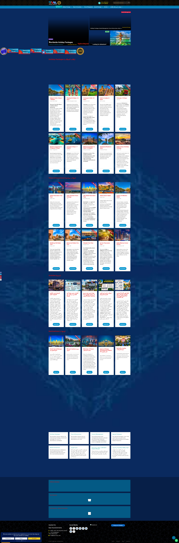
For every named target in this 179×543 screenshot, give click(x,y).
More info (56, 324)
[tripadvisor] (70, 531)
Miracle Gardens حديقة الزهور (73, 349)
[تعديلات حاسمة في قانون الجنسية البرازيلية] (106, 285)
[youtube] (80, 528)
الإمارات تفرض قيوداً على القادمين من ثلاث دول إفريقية (72, 294)
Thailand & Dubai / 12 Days (73, 98)
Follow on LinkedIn (118, 525)
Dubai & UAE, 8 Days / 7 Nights (56, 98)
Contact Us (128, 541)
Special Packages (97, 6)
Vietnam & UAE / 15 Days (88, 98)
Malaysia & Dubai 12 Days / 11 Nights (89, 147)
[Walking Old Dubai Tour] (56, 235)
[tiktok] (74, 531)
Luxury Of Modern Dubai (122, 196)
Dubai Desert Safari (105, 195)
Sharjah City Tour (88, 243)
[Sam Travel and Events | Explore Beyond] (55, 3)
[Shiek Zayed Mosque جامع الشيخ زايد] (56, 341)
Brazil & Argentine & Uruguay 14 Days (56, 147)
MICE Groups (127, 31)
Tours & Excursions (77, 6)
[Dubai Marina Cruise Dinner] (122, 235)
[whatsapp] (83, 528)
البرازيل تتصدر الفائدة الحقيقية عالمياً (55, 293)
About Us (118, 541)
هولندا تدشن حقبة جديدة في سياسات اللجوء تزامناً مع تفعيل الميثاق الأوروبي (89, 294)
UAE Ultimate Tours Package (72, 196)
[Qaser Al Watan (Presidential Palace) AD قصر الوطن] (106, 341)
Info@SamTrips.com (55, 535)
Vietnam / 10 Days (122, 98)
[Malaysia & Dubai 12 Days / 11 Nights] (89, 139)
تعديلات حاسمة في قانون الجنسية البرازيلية (105, 293)
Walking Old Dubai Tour (55, 243)
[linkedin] (77, 528)
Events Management (88, 6)
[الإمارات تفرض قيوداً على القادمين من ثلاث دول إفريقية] (72, 285)
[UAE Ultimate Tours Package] (72, 188)
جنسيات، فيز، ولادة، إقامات (115, 6)
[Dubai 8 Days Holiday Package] (122, 139)
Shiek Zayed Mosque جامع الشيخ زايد (56, 349)
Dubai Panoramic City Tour (56, 196)
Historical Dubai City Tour (73, 243)
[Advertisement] (89, 74)
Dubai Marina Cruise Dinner (122, 243)
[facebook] (70, 528)
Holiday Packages (66, 6)
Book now (56, 129)
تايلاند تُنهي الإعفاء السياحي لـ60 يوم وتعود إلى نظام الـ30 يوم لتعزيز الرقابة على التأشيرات (123, 295)
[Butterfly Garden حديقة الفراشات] (122, 340)
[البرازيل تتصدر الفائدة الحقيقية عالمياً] (56, 285)
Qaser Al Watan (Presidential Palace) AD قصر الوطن (106, 350)
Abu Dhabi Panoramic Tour (89, 196)
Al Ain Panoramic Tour (105, 243)
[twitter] (74, 528)
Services (105, 6)
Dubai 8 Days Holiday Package (123, 147)
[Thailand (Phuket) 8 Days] (106, 139)
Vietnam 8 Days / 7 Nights (72, 147)
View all (56, 372)
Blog (123, 541)
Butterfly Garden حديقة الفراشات (121, 348)
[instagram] (86, 528)
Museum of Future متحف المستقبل (88, 349)
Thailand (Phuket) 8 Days (105, 147)
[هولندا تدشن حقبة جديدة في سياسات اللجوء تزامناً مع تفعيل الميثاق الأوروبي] (89, 285)
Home (59, 6)
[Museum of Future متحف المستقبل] (89, 341)
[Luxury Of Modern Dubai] (122, 188)
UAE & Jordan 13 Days (104, 98)
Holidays (51, 39)
